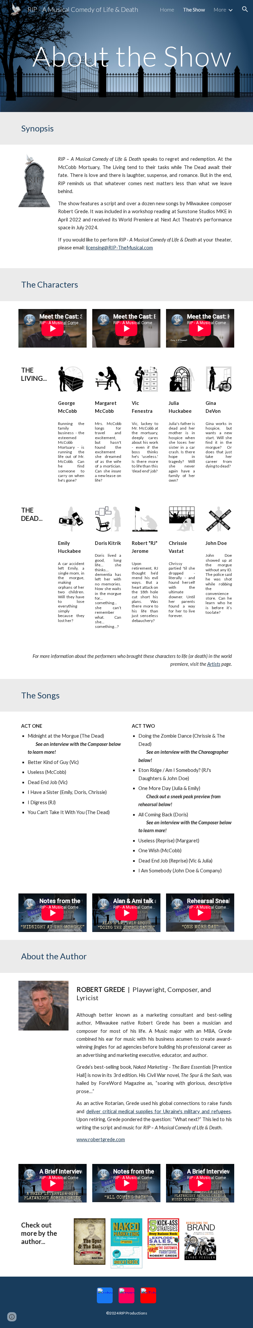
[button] (245, 9)
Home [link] (167, 9)
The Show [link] (194, 9)
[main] (126, 55)
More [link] (219, 9)
